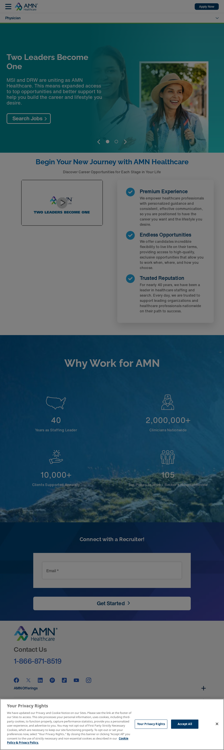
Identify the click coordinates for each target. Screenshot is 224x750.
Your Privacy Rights (151, 724)
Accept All (185, 724)
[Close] (217, 724)
